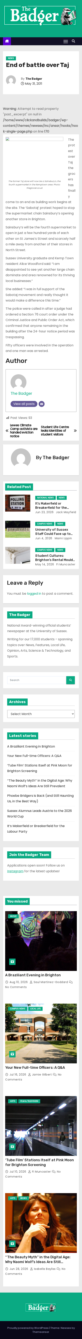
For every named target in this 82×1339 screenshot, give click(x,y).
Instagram (15, 871)
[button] (74, 41)
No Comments (16, 987)
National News (45, 497)
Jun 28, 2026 (19, 1269)
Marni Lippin (63, 538)
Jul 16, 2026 (18, 1075)
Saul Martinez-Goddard (51, 982)
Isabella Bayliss (45, 1269)
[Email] (42, 404)
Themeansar (40, 1332)
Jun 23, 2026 (44, 512)
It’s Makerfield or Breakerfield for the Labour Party (51, 508)
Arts (12, 1101)
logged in (34, 593)
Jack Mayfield (65, 512)
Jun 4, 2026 (43, 538)
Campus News (44, 523)
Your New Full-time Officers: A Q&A (34, 755)
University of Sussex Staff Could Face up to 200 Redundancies (53, 534)
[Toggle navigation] (66, 41)
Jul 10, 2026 (18, 1172)
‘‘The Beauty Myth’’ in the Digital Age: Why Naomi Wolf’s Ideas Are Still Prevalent (37, 1262)
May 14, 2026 (44, 564)
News (11, 58)
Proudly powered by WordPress (28, 1328)
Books (23, 1198)
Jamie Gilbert (42, 1075)
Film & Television (29, 1101)
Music (13, 916)
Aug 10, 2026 (19, 982)
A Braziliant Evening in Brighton (31, 746)
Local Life (35, 1008)
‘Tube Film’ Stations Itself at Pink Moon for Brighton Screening (39, 1162)
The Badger (33, 79)
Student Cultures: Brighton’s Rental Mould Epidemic (54, 560)
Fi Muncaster (65, 564)
